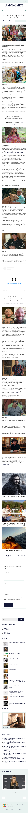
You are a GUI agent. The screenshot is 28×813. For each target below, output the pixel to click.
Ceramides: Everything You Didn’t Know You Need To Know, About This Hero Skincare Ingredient (15, 747)
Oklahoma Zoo (14, 303)
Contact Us (21, 810)
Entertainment (20, 21)
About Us (12, 809)
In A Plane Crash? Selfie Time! (14, 550)
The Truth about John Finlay (18, 344)
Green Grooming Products (14, 653)
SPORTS (5, 631)
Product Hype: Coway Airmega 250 (11, 757)
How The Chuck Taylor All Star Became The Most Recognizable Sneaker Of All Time (17, 703)
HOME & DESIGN (7, 629)
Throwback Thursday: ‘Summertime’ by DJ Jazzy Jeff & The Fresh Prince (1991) (14, 524)
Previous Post (8, 556)
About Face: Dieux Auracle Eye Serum (11, 751)
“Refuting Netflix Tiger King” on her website (14, 152)
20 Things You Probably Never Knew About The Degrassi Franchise (16, 697)
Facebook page (5, 464)
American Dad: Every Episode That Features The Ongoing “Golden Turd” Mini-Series (17, 682)
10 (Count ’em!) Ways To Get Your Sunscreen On (14, 756)
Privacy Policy (8, 810)
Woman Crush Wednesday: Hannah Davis (12, 792)
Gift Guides (6, 632)
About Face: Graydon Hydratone (10, 741)
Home (7, 809)
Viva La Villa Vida (12, 669)
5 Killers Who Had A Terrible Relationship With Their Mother (15, 659)
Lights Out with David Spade (8, 429)
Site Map (15, 810)
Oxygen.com (16, 392)
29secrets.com (7, 633)
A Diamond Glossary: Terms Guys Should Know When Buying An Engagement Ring (16, 693)
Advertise (19, 809)
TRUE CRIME (6, 628)
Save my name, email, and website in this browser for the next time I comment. (13, 598)
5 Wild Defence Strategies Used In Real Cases (13, 730)
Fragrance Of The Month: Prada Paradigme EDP (13, 745)
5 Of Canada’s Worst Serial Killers (16, 675)
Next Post (20, 555)
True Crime (6, 727)
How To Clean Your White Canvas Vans (17, 642)
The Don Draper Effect (13, 664)
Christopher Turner (7, 20)
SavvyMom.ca (6, 635)
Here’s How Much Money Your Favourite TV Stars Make (14, 497)
